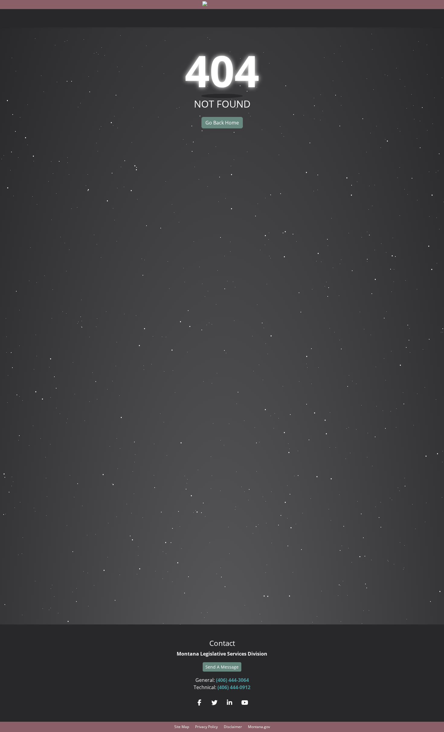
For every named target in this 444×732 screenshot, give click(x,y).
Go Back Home (222, 122)
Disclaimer (233, 726)
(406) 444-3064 (232, 680)
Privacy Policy (206, 726)
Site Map (181, 726)
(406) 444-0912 (233, 687)
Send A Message (222, 667)
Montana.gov (259, 726)
